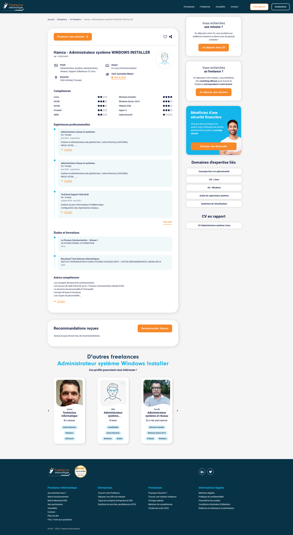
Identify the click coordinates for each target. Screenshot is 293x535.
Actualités (220, 6)
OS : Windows (214, 187)
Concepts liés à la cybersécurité (214, 171)
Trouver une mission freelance (162, 497)
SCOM (57, 106)
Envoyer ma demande (213, 146)
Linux (56, 97)
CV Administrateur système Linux (214, 225)
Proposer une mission (71, 36)
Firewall (57, 110)
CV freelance (75, 19)
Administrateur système (71, 68)
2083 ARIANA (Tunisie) (71, 80)
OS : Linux (214, 179)
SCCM (57, 101)
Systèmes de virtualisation (214, 204)
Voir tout (167, 222)
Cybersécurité (125, 114)
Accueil (51, 19)
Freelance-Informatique (70, 529)
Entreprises (62, 19)
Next (177, 410)
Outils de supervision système (214, 195)
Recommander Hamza (154, 328)
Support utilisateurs (78, 71)
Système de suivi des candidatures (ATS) (117, 504)
